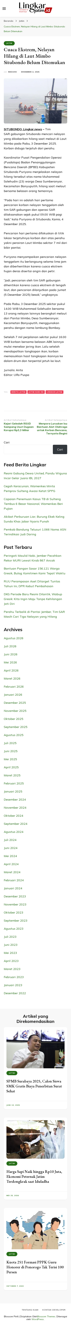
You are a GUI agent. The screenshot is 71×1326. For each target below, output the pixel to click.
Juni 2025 (11, 751)
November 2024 (15, 807)
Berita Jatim (18, 392)
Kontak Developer (54, 1310)
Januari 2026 (13, 695)
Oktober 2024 (13, 816)
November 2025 (15, 711)
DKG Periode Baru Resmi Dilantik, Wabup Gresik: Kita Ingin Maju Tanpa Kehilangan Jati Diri (33, 599)
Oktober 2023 (13, 912)
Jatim (9, 43)
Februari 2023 (14, 977)
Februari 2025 (14, 783)
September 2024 (15, 824)
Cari (7, 442)
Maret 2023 (12, 969)
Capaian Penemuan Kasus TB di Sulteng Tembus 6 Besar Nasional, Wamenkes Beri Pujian (33, 503)
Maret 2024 (12, 872)
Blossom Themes (46, 1316)
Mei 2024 (10, 856)
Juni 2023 (11, 945)
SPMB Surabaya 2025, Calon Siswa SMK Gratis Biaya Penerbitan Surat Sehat (34, 1086)
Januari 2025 (13, 791)
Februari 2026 (14, 686)
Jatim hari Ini (36, 392)
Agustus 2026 (13, 638)
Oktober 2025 (13, 719)
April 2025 (11, 767)
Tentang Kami (30, 1310)
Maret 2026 (12, 678)
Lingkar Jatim (54, 392)
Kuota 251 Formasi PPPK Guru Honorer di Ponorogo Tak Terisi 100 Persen (35, 1266)
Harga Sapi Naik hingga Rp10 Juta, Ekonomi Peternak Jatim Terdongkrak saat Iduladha (34, 1176)
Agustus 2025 (13, 735)
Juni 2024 (11, 848)
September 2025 (15, 727)
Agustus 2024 (13, 832)
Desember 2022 (15, 993)
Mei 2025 (10, 759)
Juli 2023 (10, 937)
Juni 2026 (11, 654)
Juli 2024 (10, 840)
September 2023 (15, 920)
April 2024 (11, 864)
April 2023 (11, 961)
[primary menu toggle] (4, 8)
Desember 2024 (15, 799)
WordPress (38, 1319)
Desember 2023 (15, 896)
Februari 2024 (14, 880)
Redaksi (12, 72)
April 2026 (11, 670)
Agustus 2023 (13, 928)
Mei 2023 (10, 953)
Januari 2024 (13, 888)
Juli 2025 (10, 743)
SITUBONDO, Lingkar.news (23, 129)
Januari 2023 (13, 985)
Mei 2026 (10, 662)
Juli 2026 (10, 646)
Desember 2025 (15, 703)
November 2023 (15, 904)
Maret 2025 (12, 775)
